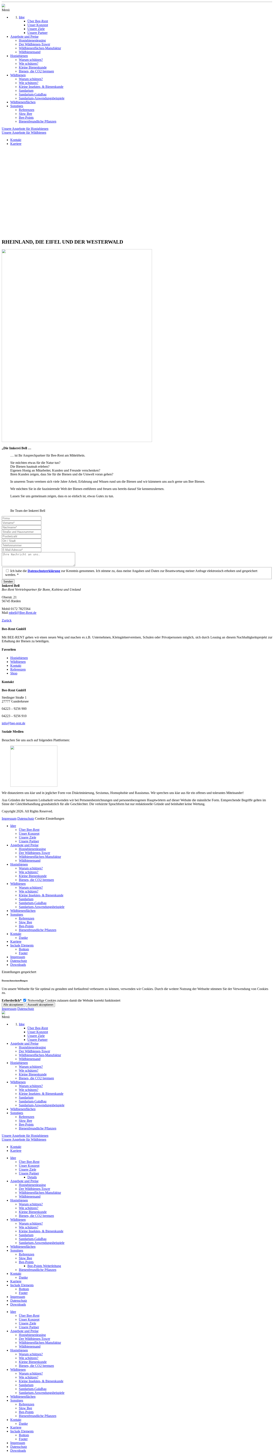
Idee (13, 826)
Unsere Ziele (27, 837)
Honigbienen (19, 658)
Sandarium (26, 899)
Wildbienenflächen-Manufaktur (40, 856)
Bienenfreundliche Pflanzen (37, 930)
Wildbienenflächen (23, 910)
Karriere (15, 941)
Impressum (9, 818)
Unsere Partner (29, 841)
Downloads (18, 964)
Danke (23, 937)
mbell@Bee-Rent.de (22, 612)
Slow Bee (25, 922)
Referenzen (18, 669)
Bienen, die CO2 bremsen (36, 880)
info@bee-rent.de (13, 723)
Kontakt (15, 665)
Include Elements (22, 945)
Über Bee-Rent (29, 829)
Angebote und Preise (24, 845)
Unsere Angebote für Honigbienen (25, 128)
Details (32, 1177)
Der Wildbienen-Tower (34, 853)
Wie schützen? (28, 872)
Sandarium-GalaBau (32, 903)
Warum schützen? (31, 868)
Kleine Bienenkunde (33, 876)
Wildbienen (18, 662)
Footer (23, 953)
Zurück (7, 620)
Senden (8, 581)
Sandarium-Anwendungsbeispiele (41, 907)
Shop (13, 673)
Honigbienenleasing (32, 849)
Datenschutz (25, 818)
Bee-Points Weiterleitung (44, 1266)
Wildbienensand (29, 860)
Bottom (24, 949)
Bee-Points (26, 926)
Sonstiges (16, 914)
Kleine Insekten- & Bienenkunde (41, 895)
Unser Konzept (29, 833)
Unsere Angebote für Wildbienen (24, 132)
